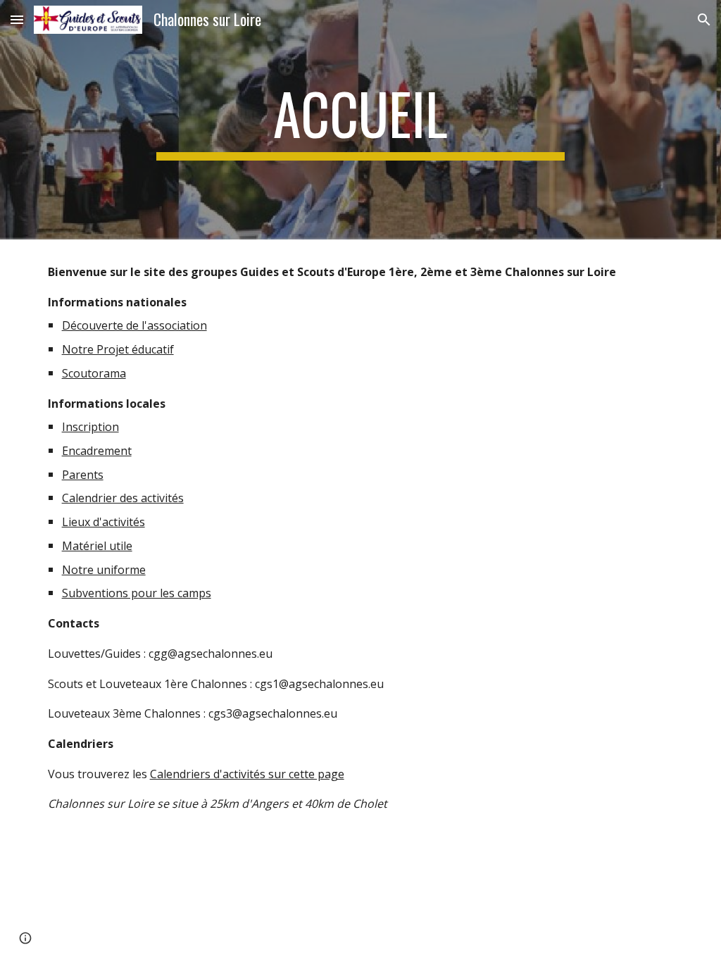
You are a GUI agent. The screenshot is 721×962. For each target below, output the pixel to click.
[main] (360, 119)
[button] (17, 19)
